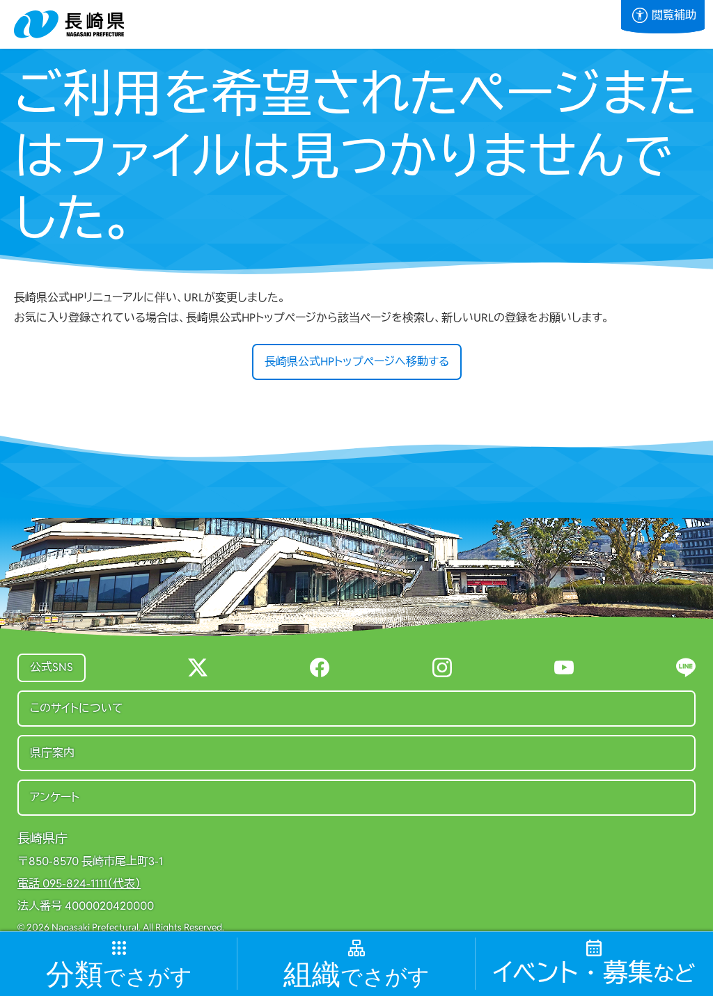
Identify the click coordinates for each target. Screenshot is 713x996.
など (594, 973)
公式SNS (51, 667)
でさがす (119, 975)
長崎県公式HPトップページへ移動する (357, 361)
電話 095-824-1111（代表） (79, 884)
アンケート (54, 797)
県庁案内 (52, 752)
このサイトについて (76, 708)
